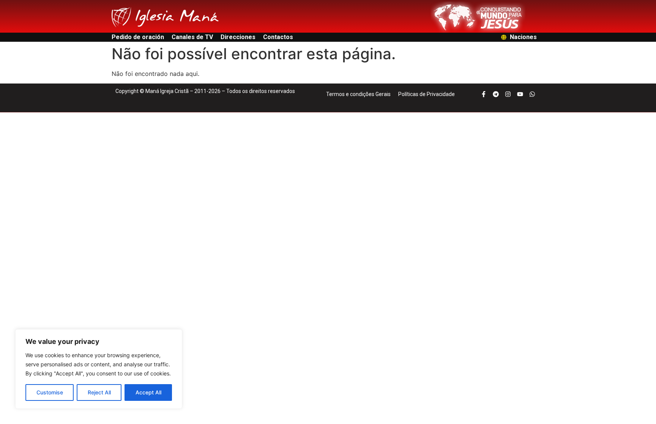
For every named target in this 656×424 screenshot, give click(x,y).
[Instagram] (508, 94)
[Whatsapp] (532, 94)
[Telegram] (496, 94)
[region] (98, 369)
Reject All (99, 392)
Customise (49, 392)
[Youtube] (520, 94)
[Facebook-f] (484, 94)
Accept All (148, 392)
